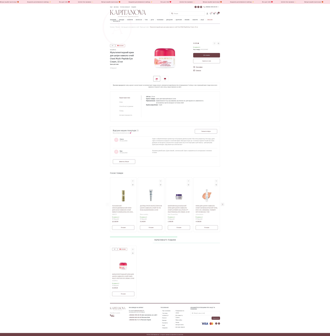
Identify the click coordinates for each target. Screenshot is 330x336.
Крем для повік (144, 27)
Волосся (139, 19)
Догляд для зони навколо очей (130, 27)
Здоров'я (179, 19)
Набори (195, 19)
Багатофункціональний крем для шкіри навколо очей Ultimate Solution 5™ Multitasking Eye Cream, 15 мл (179, 209)
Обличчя (130, 19)
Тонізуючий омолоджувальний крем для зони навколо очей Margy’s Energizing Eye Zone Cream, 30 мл (123, 209)
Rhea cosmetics (144, 214)
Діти (152, 19)
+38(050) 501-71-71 (135, 320)
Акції (111, 7)
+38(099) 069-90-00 (135, 317)
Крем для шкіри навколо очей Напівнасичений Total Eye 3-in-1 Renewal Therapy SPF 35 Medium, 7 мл (207, 209)
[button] (222, 204)
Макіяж (187, 19)
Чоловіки (160, 19)
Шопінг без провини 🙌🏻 (72, 2)
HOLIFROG (113, 49)
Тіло (146, 19)
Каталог (118, 27)
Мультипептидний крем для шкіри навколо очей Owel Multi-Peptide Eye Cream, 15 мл (123, 276)
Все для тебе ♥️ (51, 2)
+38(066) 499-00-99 (211, 7)
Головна (112, 27)
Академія (133, 7)
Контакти (116, 21)
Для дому (169, 19)
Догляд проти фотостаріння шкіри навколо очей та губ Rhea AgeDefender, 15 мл (151, 208)
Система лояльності (125, 7)
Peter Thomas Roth (173, 214)
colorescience (199, 214)
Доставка (116, 7)
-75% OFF (210, 19)
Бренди (121, 19)
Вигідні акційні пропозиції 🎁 (97, 2)
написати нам (138, 310)
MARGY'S (114, 214)
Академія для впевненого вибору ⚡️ (25, 2)
